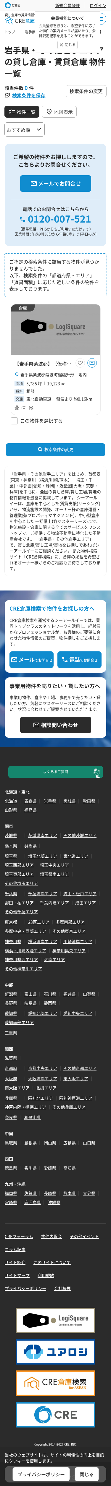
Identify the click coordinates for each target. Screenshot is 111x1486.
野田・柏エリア (19, 903)
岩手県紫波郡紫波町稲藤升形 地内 (53, 374)
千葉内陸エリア (54, 903)
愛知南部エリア (19, 1022)
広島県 (69, 1143)
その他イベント (84, 1236)
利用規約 (46, 1275)
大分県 (89, 1193)
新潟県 (11, 994)
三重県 (11, 1033)
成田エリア (85, 903)
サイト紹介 (15, 1262)
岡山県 (50, 1143)
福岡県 (11, 1193)
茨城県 (11, 835)
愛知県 (11, 1013)
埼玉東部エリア (19, 874)
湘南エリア (54, 959)
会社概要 (62, 1288)
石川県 (50, 994)
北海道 (11, 801)
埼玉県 (11, 856)
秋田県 (89, 801)
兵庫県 (11, 1098)
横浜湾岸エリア (42, 941)
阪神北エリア (40, 1098)
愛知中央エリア (77, 1013)
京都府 (11, 1068)
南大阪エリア (17, 1088)
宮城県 (69, 801)
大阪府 (11, 1078)
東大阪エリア (75, 1078)
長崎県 (50, 1193)
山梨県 (89, 994)
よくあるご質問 (55, 771)
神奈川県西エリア (21, 959)
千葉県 (11, 893)
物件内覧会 (51, 1236)
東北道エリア (75, 856)
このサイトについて (52, 1262)
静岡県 (50, 1003)
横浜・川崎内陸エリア (25, 950)
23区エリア (38, 922)
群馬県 (30, 846)
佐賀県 (30, 1193)
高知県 (69, 1168)
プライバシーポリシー (25, 1288)
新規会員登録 (67, 5)
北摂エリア (46, 1088)
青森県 (30, 801)
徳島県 (11, 1168)
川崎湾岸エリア (77, 941)
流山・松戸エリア (79, 893)
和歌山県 (32, 1117)
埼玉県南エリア (54, 874)
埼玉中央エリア (54, 865)
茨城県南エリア (42, 835)
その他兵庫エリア (69, 1107)
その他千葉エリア (21, 911)
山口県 (89, 1143)
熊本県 (69, 1193)
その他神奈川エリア (23, 968)
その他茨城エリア (79, 835)
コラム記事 (15, 1249)
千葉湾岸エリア (42, 893)
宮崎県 (11, 1202)
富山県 (30, 994)
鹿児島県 (32, 1202)
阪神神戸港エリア (75, 1098)
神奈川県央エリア (69, 950)
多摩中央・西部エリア (25, 931)
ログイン (98, 5)
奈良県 (11, 1117)
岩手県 (50, 801)
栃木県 (11, 846)
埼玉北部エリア (42, 856)
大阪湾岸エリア (42, 1078)
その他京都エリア (79, 1068)
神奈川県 (13, 941)
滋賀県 (11, 1058)
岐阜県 (30, 1003)
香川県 (30, 1168)
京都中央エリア (42, 1068)
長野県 (11, 1003)
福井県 (69, 994)
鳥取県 (11, 1143)
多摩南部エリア (70, 922)
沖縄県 (54, 1202)
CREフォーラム (19, 1236)
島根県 (30, 1143)
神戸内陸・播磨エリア (25, 1107)
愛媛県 (50, 1168)
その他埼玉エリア (21, 883)
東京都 (11, 922)
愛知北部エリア (42, 1013)
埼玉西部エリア (19, 865)
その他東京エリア (69, 931)
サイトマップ (17, 1275)
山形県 (11, 810)
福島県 (30, 810)
